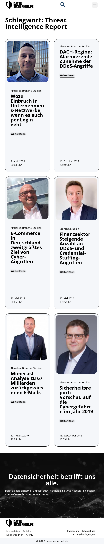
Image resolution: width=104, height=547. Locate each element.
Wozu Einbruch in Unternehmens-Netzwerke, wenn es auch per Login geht (27, 110)
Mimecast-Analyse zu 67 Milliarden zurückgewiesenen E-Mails (27, 382)
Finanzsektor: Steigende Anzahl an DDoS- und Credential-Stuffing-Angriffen (76, 248)
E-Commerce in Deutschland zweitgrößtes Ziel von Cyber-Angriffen (26, 247)
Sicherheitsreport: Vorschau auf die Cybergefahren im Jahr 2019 (76, 399)
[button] (95, 5)
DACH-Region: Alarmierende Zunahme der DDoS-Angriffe (76, 59)
